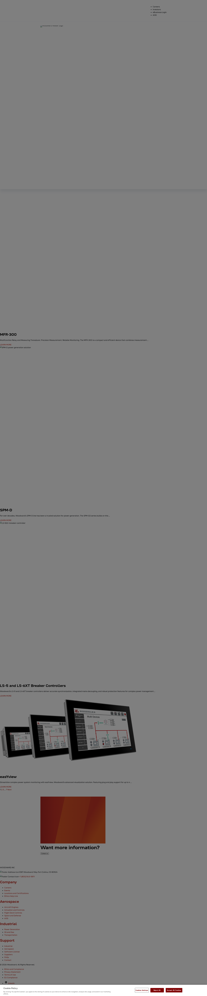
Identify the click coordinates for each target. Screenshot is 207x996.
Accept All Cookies (174, 990)
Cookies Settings (142, 990)
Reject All (157, 990)
